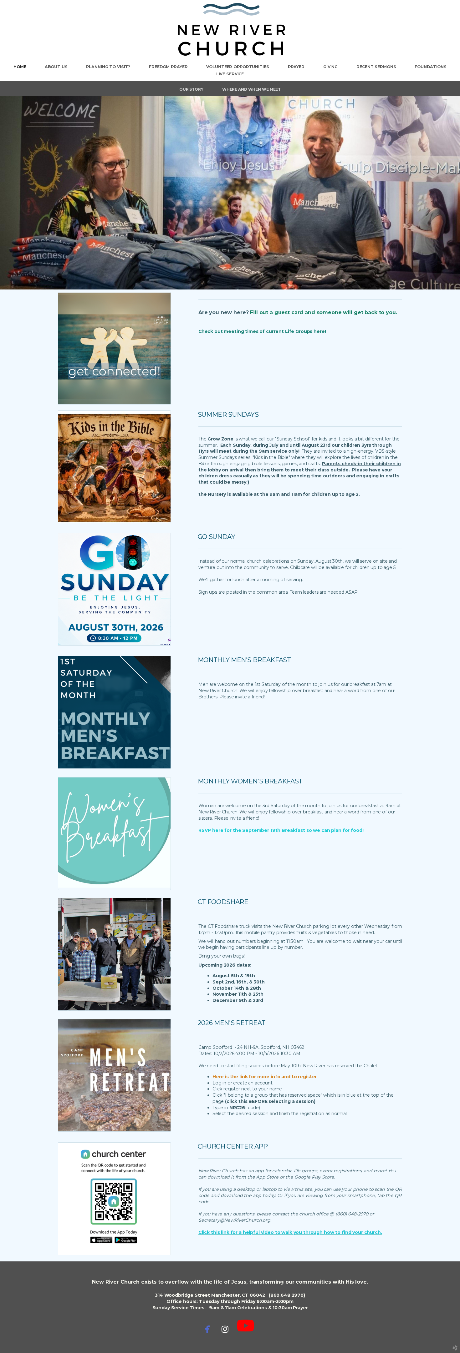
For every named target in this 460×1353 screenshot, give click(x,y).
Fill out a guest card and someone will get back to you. (323, 312)
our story (191, 89)
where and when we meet (251, 89)
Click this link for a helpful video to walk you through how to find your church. (290, 1232)
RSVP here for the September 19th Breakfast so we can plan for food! (281, 830)
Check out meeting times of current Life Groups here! (262, 331)
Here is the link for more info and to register (264, 1076)
